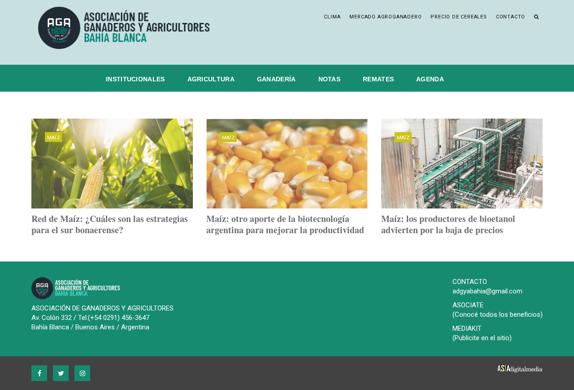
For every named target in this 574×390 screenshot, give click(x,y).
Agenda (430, 79)
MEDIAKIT (467, 328)
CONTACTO (469, 282)
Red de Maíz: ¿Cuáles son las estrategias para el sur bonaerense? (109, 224)
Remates (378, 79)
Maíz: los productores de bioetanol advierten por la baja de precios (448, 224)
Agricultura (211, 79)
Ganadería (276, 79)
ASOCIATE (467, 305)
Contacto (510, 17)
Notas (329, 79)
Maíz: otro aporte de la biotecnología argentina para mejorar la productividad (285, 224)
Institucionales (135, 79)
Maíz (53, 138)
